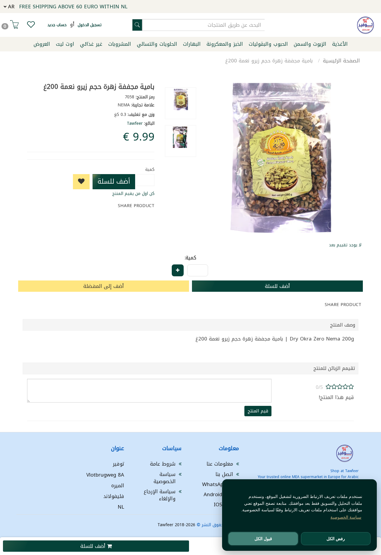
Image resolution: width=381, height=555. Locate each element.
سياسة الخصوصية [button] (345, 517)
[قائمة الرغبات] (30, 26)
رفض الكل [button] (336, 538)
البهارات (192, 44)
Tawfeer (135, 123)
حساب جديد (57, 25)
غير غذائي (91, 44)
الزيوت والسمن (310, 44)
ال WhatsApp (217, 484)
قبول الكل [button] (263, 538)
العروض (42, 44)
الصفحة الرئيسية (341, 60)
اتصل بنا (224, 474)
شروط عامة (163, 464)
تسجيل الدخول (90, 25)
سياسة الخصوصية (165, 477)
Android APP (218, 494)
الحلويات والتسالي (157, 44)
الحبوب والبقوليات (268, 44)
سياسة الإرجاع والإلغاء (160, 495)
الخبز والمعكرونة (225, 44)
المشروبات (119, 44)
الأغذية (340, 44)
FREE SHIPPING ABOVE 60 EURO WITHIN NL (73, 6)
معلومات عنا (220, 464)
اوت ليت (65, 44)
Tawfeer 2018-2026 (176, 525)
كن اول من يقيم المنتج (133, 194)
